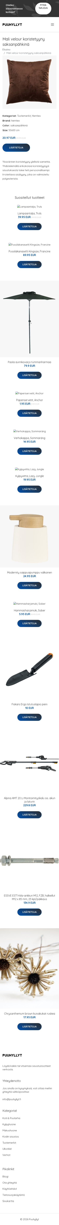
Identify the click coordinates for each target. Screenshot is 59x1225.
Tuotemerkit (24, 115)
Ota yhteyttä (9, 1182)
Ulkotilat (7, 1148)
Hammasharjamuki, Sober (29, 610)
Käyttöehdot (9, 1188)
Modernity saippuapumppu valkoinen (29, 572)
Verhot (6, 1155)
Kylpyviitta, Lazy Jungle (29, 476)
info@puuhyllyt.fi (11, 1099)
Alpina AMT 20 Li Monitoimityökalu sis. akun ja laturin (29, 799)
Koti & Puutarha (11, 1118)
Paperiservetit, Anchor (29, 400)
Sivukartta (8, 1201)
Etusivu (6, 49)
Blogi (5, 1176)
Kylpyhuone (9, 1124)
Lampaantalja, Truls (29, 213)
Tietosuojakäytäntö (13, 1194)
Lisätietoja (16, 147)
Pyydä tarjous (43, 6)
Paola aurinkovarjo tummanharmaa (29, 362)
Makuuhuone (9, 1130)
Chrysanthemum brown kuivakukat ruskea (29, 1013)
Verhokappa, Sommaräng (29, 438)
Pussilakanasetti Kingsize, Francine (29, 251)
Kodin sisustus (10, 1136)
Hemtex (36, 115)
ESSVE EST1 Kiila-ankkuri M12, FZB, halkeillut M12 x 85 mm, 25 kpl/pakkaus (29, 897)
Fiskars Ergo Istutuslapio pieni (29, 704)
